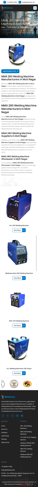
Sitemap (4, 439)
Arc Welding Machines (25, 27)
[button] (35, 8)
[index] (7, 8)
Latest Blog (5, 436)
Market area (5, 442)
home (3, 27)
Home (3, 426)
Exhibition (4, 433)
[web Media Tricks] (28, 484)
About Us (4, 429)
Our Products (11, 27)
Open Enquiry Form (9, 71)
